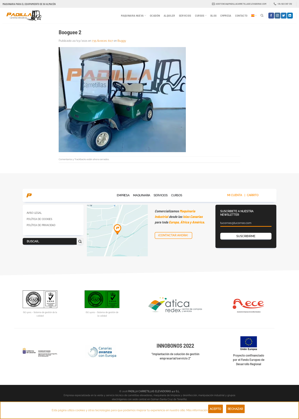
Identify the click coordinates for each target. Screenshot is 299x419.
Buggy (121, 40)
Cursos (199, 15)
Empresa (225, 15)
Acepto (215, 409)
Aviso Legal (34, 212)
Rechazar (235, 409)
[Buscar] (262, 15)
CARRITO (253, 195)
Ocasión (155, 15)
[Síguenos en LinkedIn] (290, 16)
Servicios (185, 15)
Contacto (241, 15)
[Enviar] (80, 241)
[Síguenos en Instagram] (277, 16)
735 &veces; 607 (102, 40)
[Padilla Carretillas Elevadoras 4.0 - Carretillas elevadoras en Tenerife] (26, 15)
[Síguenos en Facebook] (271, 16)
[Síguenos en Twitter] (284, 16)
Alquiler (169, 15)
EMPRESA (123, 195)
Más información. (197, 410)
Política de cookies (39, 219)
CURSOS (176, 195)
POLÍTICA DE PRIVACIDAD (41, 225)
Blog (213, 15)
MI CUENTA (234, 195)
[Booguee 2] (122, 99)
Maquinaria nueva (132, 15)
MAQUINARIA (141, 195)
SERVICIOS (161, 195)
